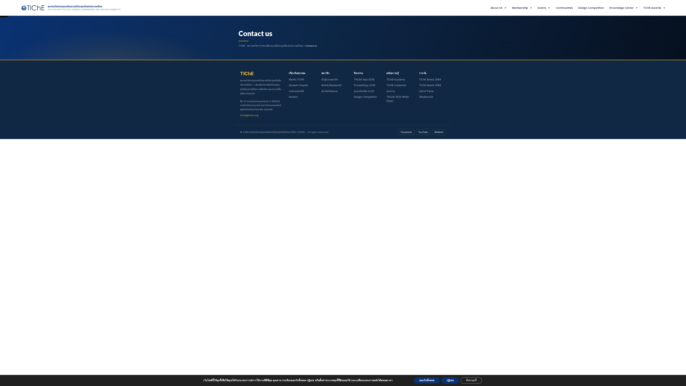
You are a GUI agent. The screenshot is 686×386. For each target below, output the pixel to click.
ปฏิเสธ (450, 380)
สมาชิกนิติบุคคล (329, 91)
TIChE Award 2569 (430, 79)
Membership (520, 8)
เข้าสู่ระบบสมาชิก (329, 79)
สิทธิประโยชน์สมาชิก (331, 85)
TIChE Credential (396, 85)
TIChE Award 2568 (430, 85)
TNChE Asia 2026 (364, 79)
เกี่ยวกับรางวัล (426, 96)
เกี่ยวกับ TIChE (296, 79)
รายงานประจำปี (296, 91)
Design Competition (591, 8)
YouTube (423, 132)
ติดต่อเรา (293, 96)
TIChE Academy (395, 79)
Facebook (406, 132)
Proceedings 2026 (364, 85)
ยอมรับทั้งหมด (426, 380)
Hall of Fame (426, 91)
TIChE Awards (652, 8)
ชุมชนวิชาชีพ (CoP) (364, 91)
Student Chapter (298, 85)
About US (496, 8)
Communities (564, 8)
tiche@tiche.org (249, 115)
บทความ (390, 91)
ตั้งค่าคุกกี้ (471, 380)
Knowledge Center (621, 8)
